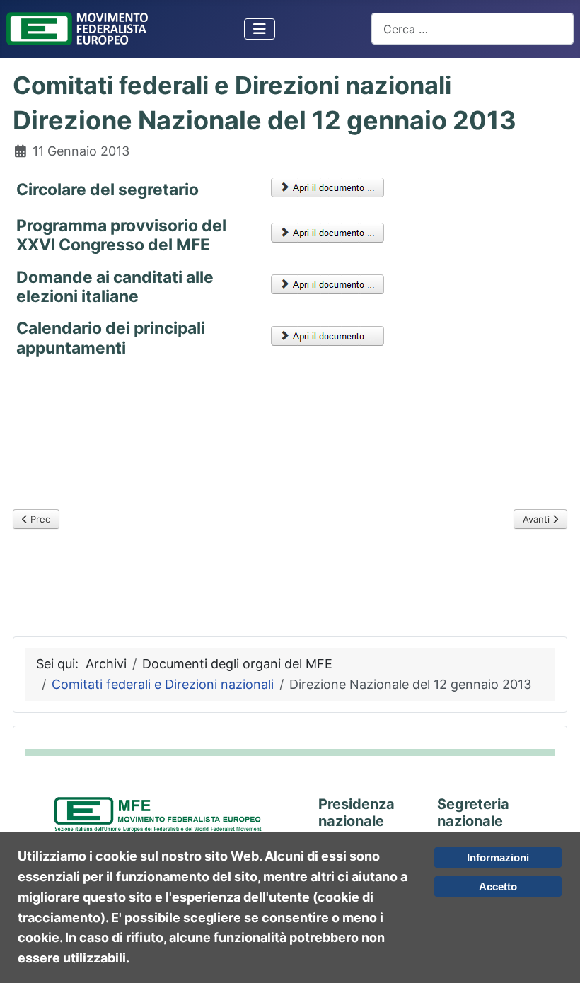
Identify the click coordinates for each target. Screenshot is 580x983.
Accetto (498, 886)
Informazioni (498, 857)
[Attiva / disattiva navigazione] (259, 29)
